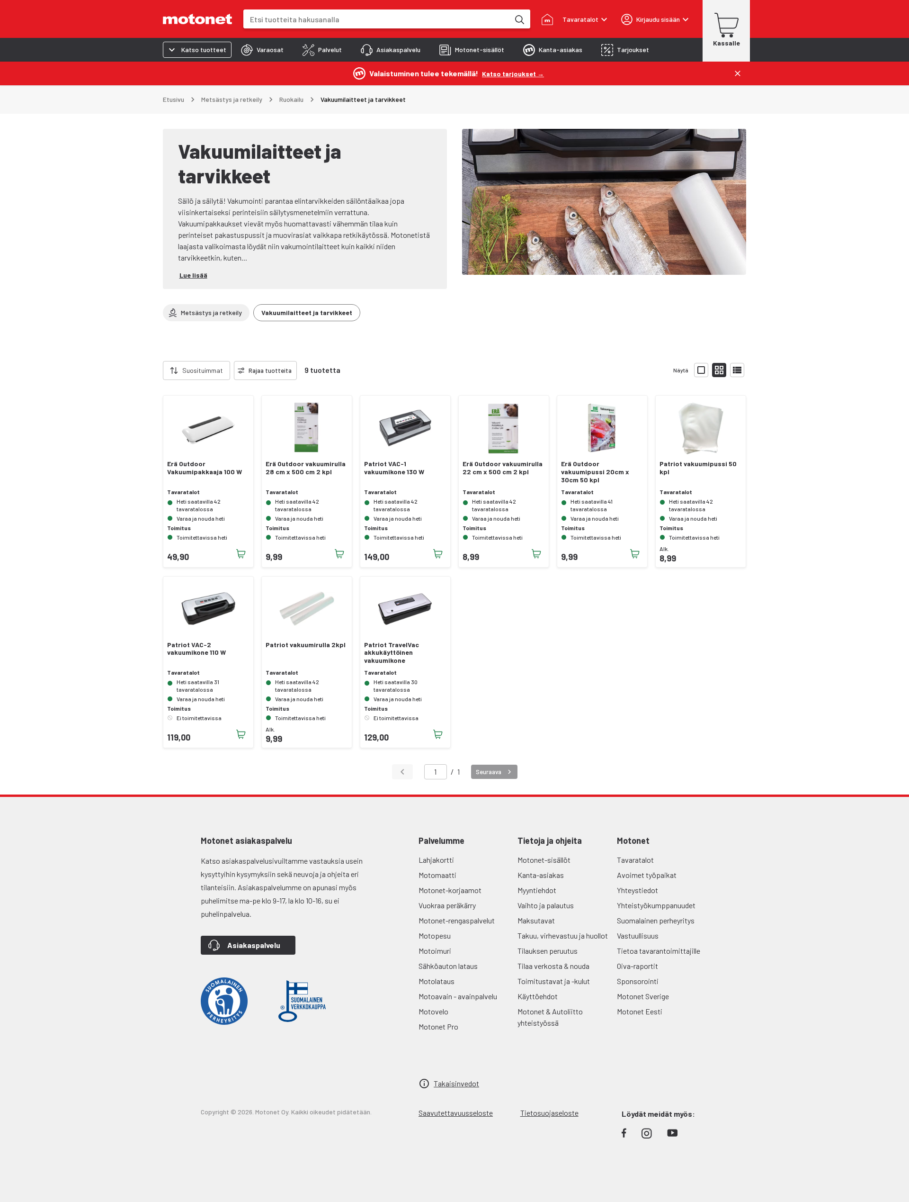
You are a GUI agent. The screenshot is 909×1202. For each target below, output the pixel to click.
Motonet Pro (438, 1026)
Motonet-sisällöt (543, 859)
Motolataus (436, 980)
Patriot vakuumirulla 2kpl (306, 645)
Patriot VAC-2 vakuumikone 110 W (196, 649)
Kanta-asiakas (540, 874)
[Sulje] (738, 73)
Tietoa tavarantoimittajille (658, 950)
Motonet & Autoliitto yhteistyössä (550, 1017)
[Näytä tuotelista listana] (737, 370)
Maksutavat (536, 920)
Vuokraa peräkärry (447, 905)
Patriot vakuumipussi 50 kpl (698, 468)
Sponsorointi (638, 980)
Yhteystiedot (637, 890)
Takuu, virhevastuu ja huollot (562, 935)
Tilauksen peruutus (547, 950)
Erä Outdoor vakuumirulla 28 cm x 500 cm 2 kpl (306, 468)
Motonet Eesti (639, 1011)
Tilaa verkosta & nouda (553, 965)
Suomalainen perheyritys (656, 920)
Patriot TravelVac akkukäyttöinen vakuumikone (391, 653)
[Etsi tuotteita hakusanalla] (518, 18)
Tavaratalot (635, 859)
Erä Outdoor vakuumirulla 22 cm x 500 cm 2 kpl (503, 468)
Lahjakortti (436, 859)
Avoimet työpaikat (647, 874)
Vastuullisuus (638, 935)
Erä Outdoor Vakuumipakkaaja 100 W (204, 468)
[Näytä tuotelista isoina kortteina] (701, 370)
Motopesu (435, 935)
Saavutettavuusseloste (456, 1112)
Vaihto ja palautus (545, 905)
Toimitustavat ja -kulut (553, 980)
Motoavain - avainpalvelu (458, 996)
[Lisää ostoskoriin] (241, 554)
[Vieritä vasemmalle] (157, 370)
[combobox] (376, 19)
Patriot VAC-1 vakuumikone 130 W (394, 468)
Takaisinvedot (456, 1083)
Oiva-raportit (637, 965)
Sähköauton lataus (448, 965)
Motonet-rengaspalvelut (457, 920)
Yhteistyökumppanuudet (656, 905)
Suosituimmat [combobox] (202, 370)
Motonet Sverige (643, 996)
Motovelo (433, 1011)
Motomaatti (437, 874)
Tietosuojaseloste (549, 1112)
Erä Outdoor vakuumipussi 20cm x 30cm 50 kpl (595, 472)
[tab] (262, 49)
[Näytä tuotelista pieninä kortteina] (719, 370)
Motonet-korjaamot (450, 890)
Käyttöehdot (537, 996)
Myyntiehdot (536, 890)
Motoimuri (435, 950)
